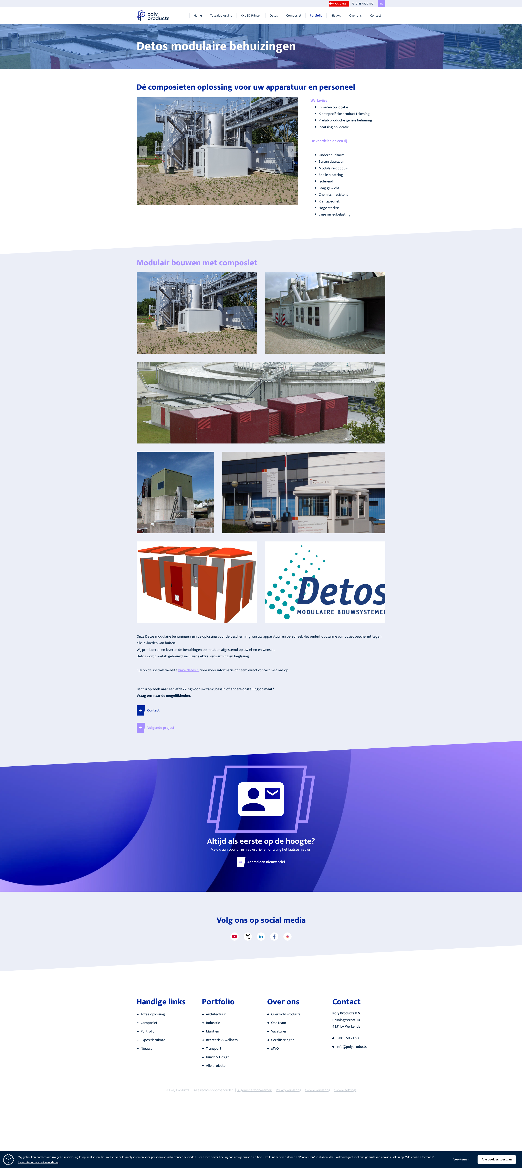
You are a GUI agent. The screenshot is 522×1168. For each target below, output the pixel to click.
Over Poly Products (285, 1014)
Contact (375, 15)
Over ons (355, 15)
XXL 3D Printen (251, 15)
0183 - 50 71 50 (364, 3)
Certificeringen (282, 1040)
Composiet (293, 15)
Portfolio (316, 15)
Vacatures (339, 3)
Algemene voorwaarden (254, 1090)
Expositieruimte (153, 1040)
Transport (213, 1049)
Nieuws (336, 15)
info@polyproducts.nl (353, 1047)
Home (198, 15)
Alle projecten (217, 1066)
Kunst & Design (218, 1057)
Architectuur (216, 1014)
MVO (275, 1049)
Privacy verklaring (288, 1090)
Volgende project (160, 728)
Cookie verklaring (317, 1090)
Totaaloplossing (221, 15)
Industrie (213, 1023)
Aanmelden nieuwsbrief (266, 862)
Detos (274, 15)
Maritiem (213, 1031)
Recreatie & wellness (222, 1040)
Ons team (278, 1023)
